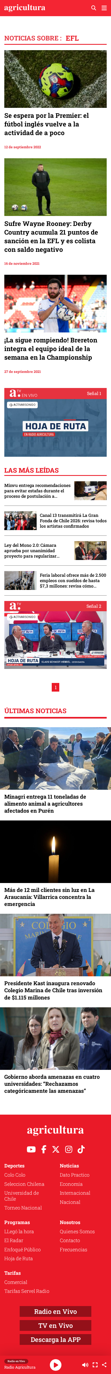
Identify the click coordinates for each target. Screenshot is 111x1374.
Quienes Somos (77, 1231)
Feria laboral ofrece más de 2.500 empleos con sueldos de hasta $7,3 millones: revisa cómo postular (73, 580)
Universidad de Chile (21, 1196)
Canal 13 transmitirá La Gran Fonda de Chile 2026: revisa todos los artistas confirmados (73, 521)
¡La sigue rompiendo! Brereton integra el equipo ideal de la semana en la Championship (50, 349)
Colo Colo (14, 1175)
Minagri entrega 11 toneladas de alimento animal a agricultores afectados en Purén (45, 803)
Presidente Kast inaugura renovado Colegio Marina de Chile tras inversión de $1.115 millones (53, 990)
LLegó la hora (19, 1231)
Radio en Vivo (55, 1311)
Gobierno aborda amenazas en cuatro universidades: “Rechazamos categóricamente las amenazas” (52, 1083)
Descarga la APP (56, 1339)
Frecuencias (73, 1249)
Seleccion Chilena (24, 1184)
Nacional (70, 1202)
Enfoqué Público (22, 1249)
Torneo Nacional (23, 1207)
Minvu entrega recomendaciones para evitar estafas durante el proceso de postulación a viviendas (37, 491)
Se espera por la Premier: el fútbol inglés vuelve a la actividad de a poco (46, 124)
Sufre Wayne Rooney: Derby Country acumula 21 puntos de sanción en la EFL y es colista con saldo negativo (51, 236)
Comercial (15, 1282)
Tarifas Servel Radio (26, 1291)
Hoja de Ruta (18, 1258)
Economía (71, 1184)
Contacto (70, 1240)
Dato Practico (74, 1175)
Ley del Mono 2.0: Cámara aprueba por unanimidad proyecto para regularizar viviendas (30, 550)
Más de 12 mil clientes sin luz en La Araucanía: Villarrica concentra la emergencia (49, 896)
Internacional (75, 1193)
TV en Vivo (55, 1325)
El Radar (13, 1240)
